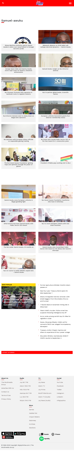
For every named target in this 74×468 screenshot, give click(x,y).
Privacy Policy (6, 399)
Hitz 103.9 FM (24, 389)
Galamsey (32, 420)
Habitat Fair (33, 413)
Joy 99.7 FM (24, 382)
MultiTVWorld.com (44, 393)
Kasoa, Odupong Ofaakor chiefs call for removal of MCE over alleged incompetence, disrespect (55, 324)
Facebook (60, 386)
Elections (32, 428)
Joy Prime (41, 389)
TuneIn (46, 434)
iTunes (57, 434)
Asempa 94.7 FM (25, 393)
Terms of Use (6, 395)
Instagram (60, 393)
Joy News (41, 382)
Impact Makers (34, 417)
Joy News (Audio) (44, 400)
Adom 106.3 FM (25, 386)
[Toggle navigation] (70, 3)
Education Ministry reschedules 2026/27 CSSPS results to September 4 (54, 337)
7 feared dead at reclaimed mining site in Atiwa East (54, 306)
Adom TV (41, 386)
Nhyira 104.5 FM (25, 400)
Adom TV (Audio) (44, 397)
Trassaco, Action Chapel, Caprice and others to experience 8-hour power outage (55, 331)
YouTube (60, 382)
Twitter (59, 389)
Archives (32, 424)
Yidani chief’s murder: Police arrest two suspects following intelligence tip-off (54, 312)
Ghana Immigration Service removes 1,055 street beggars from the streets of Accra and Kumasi (54, 299)
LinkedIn (60, 397)
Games (31, 409)
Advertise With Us (7, 388)
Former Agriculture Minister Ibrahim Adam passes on (55, 286)
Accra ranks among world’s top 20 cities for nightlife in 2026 (55, 317)
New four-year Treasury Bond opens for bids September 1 (54, 292)
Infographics (61, 400)
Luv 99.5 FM (24, 397)
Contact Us (5, 392)
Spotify (47, 438)
